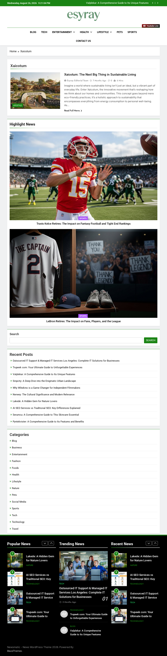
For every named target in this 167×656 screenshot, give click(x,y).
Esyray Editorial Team (77, 80)
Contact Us (83, 41)
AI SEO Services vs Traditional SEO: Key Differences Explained (46, 408)
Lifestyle (103, 32)
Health (84, 32)
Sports (132, 32)
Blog (33, 32)
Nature (15, 488)
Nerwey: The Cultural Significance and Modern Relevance (44, 394)
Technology (18, 522)
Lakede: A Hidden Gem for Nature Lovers (35, 401)
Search (14, 334)
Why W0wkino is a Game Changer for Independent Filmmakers (46, 387)
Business (17, 447)
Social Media (19, 501)
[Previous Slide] (153, 3)
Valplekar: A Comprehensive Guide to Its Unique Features (44, 374)
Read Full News (72, 110)
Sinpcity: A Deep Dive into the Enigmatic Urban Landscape (117, 3)
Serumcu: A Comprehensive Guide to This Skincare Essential (46, 414)
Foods (15, 467)
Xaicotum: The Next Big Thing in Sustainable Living (100, 74)
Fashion (16, 461)
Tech (44, 32)
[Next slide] (157, 3)
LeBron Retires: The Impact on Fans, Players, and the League (83, 321)
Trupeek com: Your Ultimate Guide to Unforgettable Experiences (47, 367)
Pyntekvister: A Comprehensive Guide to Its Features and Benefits (48, 421)
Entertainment (62, 32)
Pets (120, 32)
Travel (15, 528)
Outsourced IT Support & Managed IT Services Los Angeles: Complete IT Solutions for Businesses (66, 360)
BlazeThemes (14, 650)
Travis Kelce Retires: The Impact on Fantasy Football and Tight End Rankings (84, 223)
